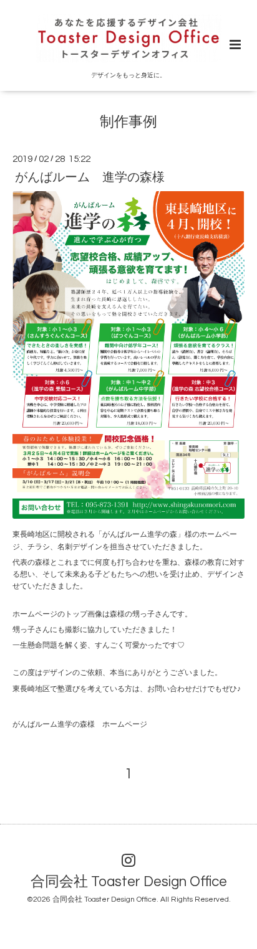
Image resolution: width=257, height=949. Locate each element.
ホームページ (124, 724)
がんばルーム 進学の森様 (90, 177)
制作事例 (128, 122)
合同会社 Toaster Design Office (129, 882)
